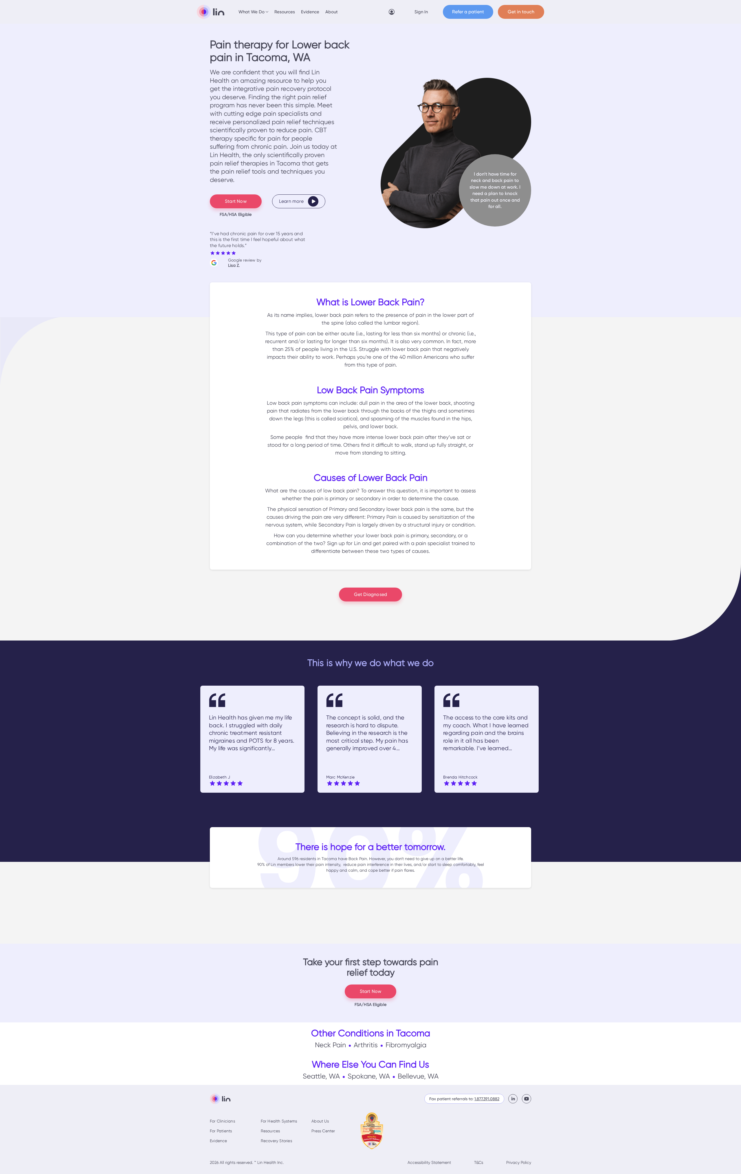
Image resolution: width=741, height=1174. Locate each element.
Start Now (236, 201)
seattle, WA (321, 1076)
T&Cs (478, 1162)
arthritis (366, 1045)
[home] (210, 12)
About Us (320, 1121)
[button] (254, 12)
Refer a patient (468, 11)
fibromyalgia (406, 1045)
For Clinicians (222, 1121)
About (331, 11)
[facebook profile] (515, 1098)
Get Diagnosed (370, 594)
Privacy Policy (518, 1162)
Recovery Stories (276, 1140)
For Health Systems (279, 1121)
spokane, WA (369, 1076)
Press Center (323, 1131)
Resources (284, 11)
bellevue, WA (418, 1076)
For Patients (221, 1131)
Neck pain (330, 1045)
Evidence (310, 11)
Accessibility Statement (429, 1162)
